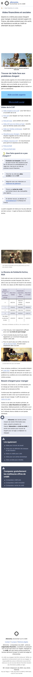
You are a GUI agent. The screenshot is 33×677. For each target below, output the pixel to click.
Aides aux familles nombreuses (12, 129)
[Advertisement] (16, 40)
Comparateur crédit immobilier (15, 482)
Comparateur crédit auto (13, 480)
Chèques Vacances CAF (10, 141)
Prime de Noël (7, 146)
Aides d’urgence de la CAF (11, 110)
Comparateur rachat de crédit (15, 485)
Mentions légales (23, 642)
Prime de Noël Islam (9, 149)
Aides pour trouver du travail (14, 445)
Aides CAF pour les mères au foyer (14, 124)
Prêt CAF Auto (7, 121)
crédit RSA (6, 370)
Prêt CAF (6, 116)
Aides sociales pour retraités (14, 460)
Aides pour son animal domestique (16, 457)
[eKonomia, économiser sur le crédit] (3, 5)
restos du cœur (5, 399)
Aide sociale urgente (16, 95)
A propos (14, 642)
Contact (7, 642)
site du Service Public (9, 343)
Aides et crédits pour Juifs (14, 453)
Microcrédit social (16, 102)
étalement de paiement (13, 183)
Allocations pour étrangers (11, 134)
